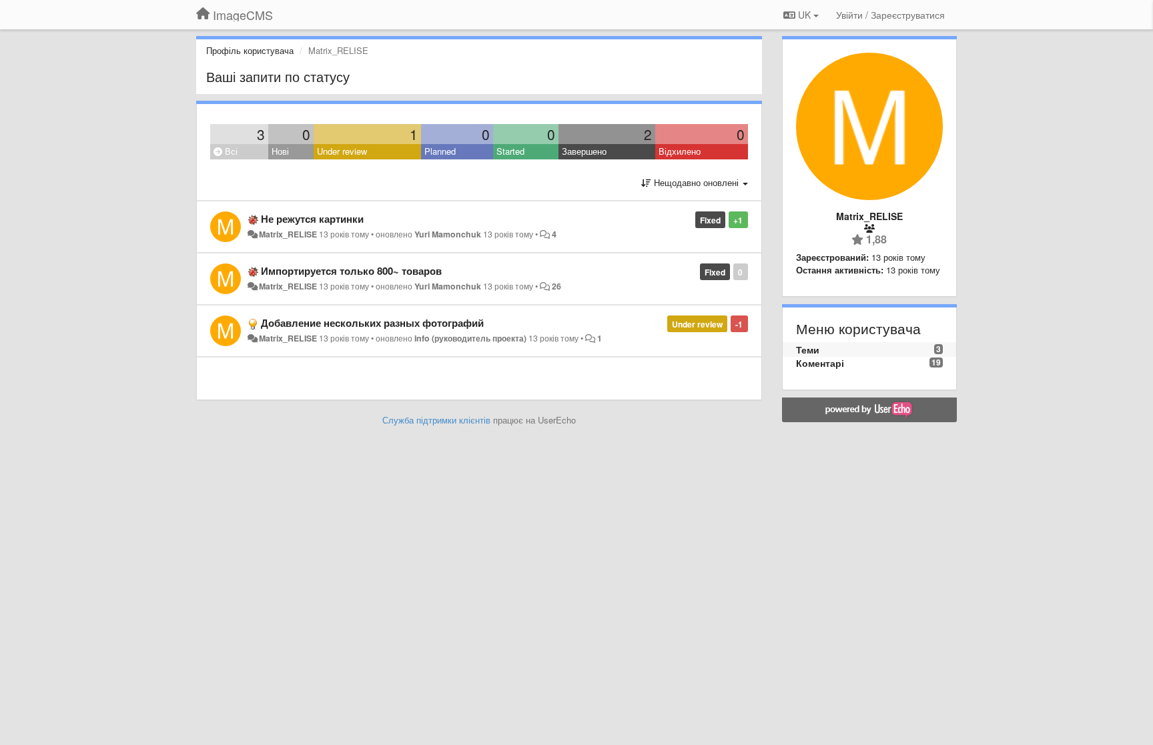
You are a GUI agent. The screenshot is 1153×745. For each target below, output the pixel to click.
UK (804, 14)
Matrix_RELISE (288, 234)
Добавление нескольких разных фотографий (372, 322)
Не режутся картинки (312, 218)
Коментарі (820, 362)
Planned (440, 151)
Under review (342, 151)
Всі (230, 151)
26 (556, 286)
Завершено (584, 151)
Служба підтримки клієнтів (436, 420)
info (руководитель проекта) (470, 338)
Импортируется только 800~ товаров (351, 270)
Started (510, 151)
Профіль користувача (250, 50)
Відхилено (680, 151)
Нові (280, 151)
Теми (807, 349)
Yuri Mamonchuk (447, 234)
